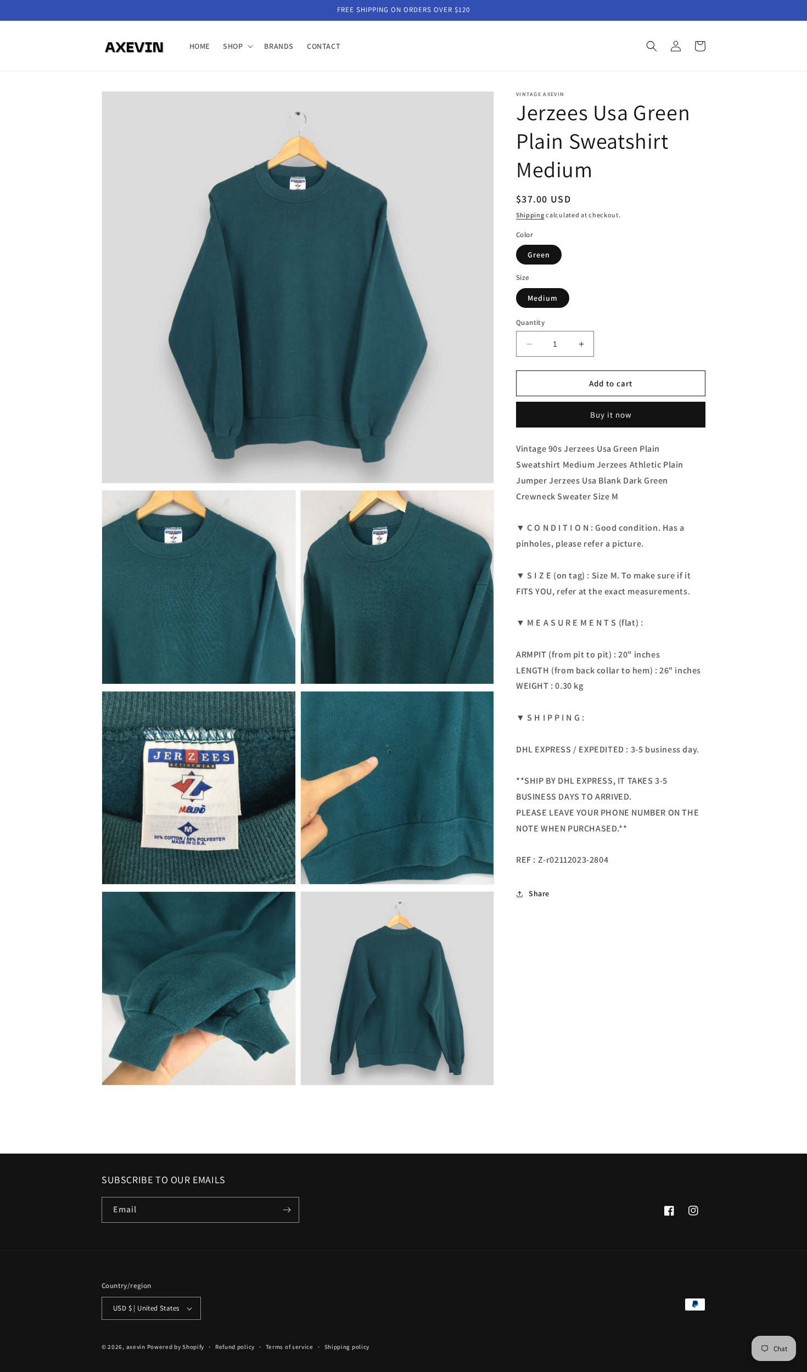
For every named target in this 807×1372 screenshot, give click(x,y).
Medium (543, 298)
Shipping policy (347, 1347)
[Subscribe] (286, 1210)
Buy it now (611, 414)
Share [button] (539, 893)
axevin (135, 1347)
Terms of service (289, 1347)
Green (539, 255)
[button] (236, 46)
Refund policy (235, 1347)
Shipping (530, 215)
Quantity (530, 322)
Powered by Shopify (176, 1347)
